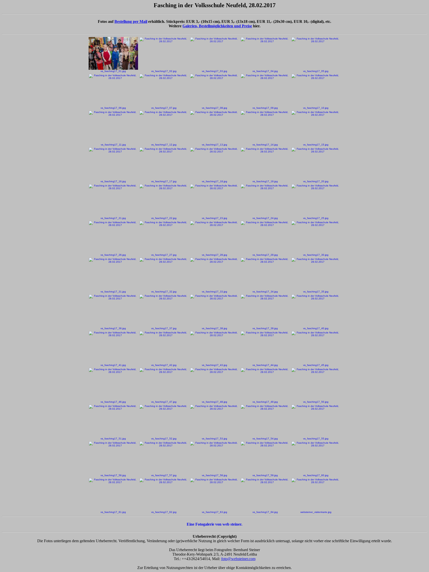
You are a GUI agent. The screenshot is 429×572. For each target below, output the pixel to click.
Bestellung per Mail (130, 21)
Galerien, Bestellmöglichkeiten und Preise (217, 26)
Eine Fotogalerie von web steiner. (214, 524)
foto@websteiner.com (238, 559)
